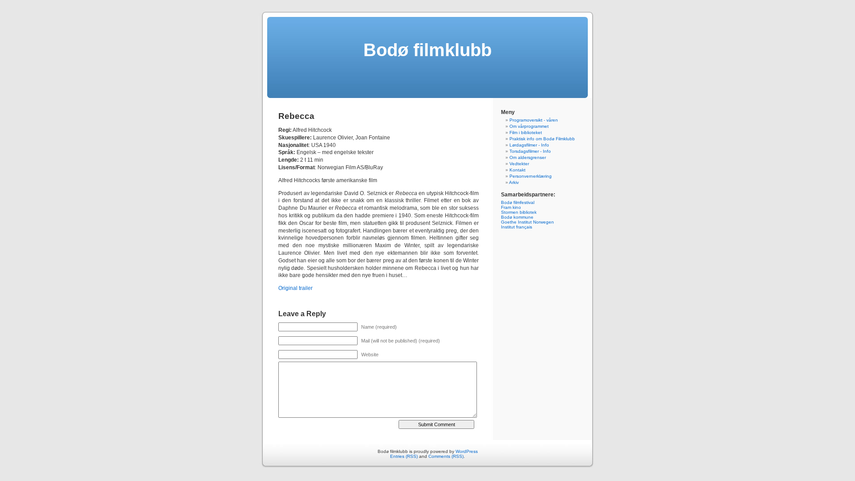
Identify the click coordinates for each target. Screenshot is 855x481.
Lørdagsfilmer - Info (529, 145)
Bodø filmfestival (517, 202)
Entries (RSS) (404, 456)
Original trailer (295, 288)
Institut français (516, 226)
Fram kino (511, 207)
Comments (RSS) (446, 456)
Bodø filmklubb (427, 50)
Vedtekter (519, 163)
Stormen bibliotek (519, 212)
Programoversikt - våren (533, 120)
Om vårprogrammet (529, 126)
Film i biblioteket (525, 132)
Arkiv (514, 182)
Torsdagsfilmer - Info (530, 151)
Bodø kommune (517, 217)
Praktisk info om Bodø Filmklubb (542, 138)
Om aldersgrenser (527, 157)
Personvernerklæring (530, 176)
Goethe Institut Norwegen (527, 222)
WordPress (467, 451)
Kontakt (517, 169)
